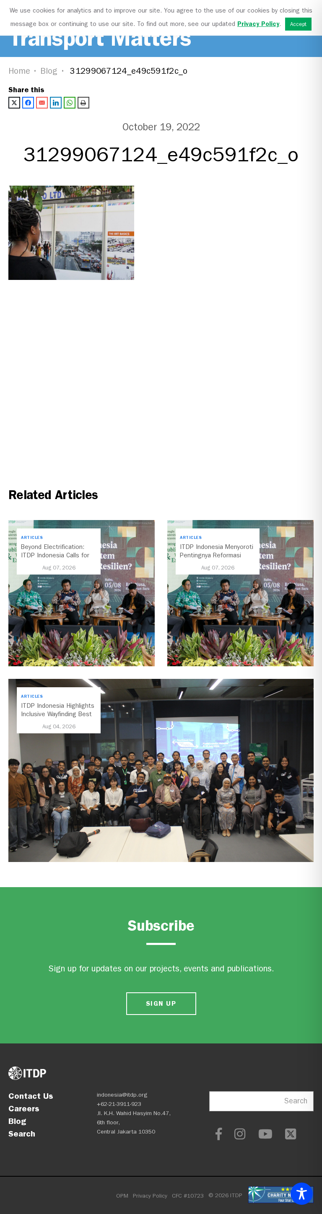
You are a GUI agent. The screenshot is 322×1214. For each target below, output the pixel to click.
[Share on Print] (83, 103)
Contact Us (30, 1096)
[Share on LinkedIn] (56, 103)
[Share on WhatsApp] (69, 103)
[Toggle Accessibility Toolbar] (302, 1194)
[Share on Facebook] (28, 103)
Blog (49, 71)
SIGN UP (161, 1003)
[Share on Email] (42, 103)
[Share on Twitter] (14, 103)
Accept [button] (298, 24)
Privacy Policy (150, 1195)
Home (19, 71)
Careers (23, 1108)
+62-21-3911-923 (119, 1104)
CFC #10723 (188, 1195)
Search (21, 1134)
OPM (122, 1195)
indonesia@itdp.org (122, 1094)
